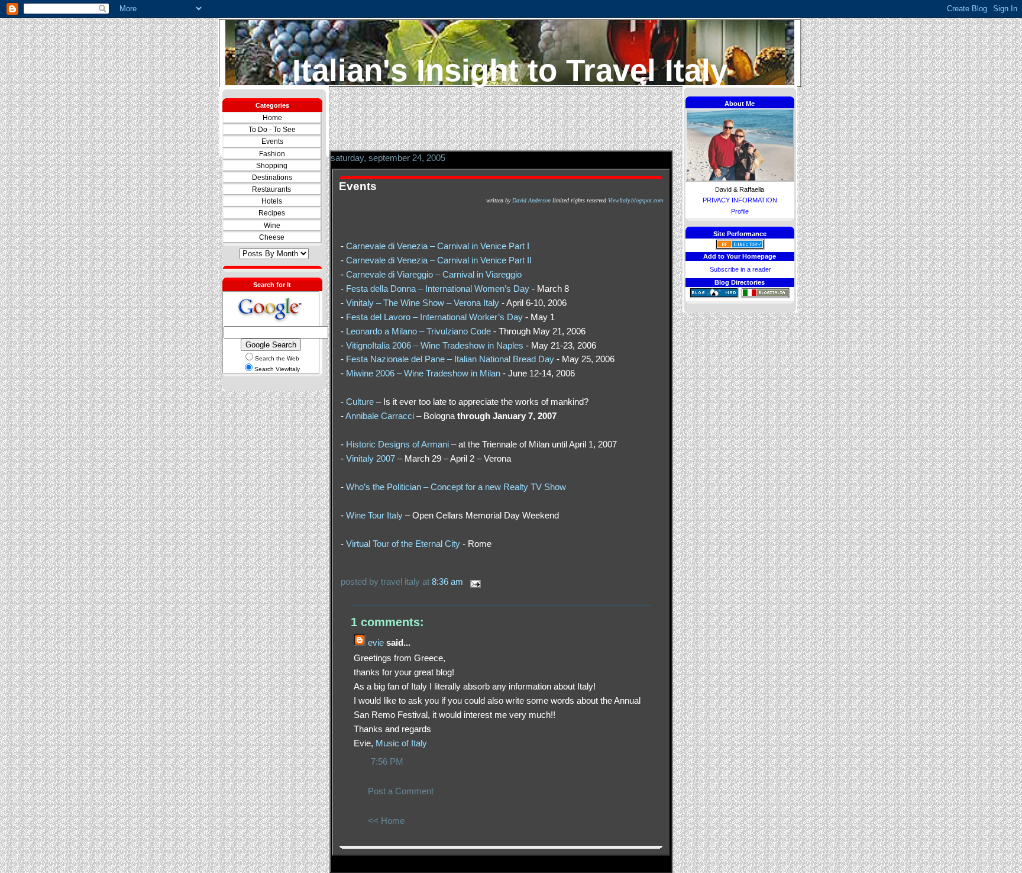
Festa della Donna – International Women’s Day (437, 289)
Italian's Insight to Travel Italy (509, 70)
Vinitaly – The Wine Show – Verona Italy (422, 303)
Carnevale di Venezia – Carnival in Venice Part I (437, 246)
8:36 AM (447, 581)
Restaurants (271, 189)
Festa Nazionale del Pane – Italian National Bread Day (450, 359)
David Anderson (531, 200)
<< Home (386, 821)
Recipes (271, 213)
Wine (272, 225)
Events (272, 141)
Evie (376, 642)
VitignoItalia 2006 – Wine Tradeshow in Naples (434, 345)
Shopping (271, 165)
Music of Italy (401, 743)
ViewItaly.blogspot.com (635, 200)
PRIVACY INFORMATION (740, 200)
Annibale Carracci (379, 416)
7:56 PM (387, 761)
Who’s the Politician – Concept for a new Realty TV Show (456, 487)
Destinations (272, 177)
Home (272, 117)
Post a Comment (401, 791)
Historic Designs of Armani (397, 444)
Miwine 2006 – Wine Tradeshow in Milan (423, 373)
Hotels (271, 201)
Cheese (271, 237)
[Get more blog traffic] (714, 295)
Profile (740, 211)
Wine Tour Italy (374, 515)
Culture (360, 402)
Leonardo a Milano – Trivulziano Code (418, 331)
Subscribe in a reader (740, 269)
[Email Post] (472, 581)
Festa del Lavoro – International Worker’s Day (434, 317)
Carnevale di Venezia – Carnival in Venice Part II (439, 260)
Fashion (272, 153)
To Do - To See (272, 129)
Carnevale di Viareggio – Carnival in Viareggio (434, 274)
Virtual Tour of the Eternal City (403, 544)
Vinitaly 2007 (370, 458)
